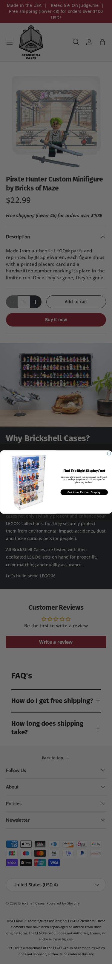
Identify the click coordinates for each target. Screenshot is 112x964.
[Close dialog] (109, 453)
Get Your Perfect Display (84, 492)
